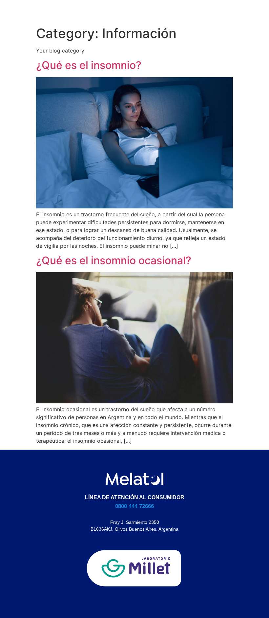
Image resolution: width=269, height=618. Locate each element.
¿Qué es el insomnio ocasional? (113, 260)
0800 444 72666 (134, 506)
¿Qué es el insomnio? (88, 65)
